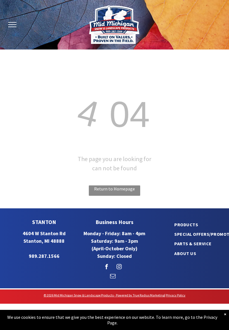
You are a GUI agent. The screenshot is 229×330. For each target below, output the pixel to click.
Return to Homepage (114, 189)
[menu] (12, 24)
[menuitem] (186, 224)
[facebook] (106, 267)
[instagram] (119, 267)
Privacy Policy (175, 295)
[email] (113, 277)
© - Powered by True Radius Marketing (104, 295)
